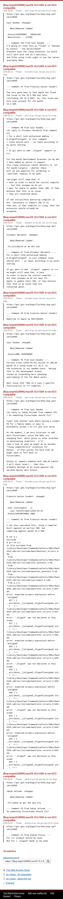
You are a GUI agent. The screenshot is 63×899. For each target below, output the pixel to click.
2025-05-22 (8, 115)
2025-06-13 (8, 72)
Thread (19, 11)
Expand (10, 883)
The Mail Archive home (18, 870)
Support (7, 896)
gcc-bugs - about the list (18, 878)
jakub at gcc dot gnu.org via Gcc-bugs (41, 779)
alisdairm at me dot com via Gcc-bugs (41, 223)
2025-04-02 (8, 330)
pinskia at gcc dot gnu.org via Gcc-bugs (42, 823)
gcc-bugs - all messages (18, 874)
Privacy (17, 896)
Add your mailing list (37, 893)
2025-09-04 (8, 11)
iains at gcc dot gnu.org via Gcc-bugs (41, 11)
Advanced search (11, 857)
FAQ (52, 893)
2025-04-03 (8, 298)
